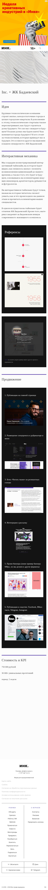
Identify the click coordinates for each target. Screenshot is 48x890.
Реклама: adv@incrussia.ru (24, 771)
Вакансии (35, 819)
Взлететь (12, 842)
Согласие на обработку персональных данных (19, 788)
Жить (12, 849)
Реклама (36, 815)
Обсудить (12, 812)
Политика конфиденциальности (13, 792)
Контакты (35, 812)
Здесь (6, 360)
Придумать (12, 835)
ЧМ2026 (12, 822)
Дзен (36, 864)
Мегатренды (12, 832)
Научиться (12, 856)
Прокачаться (12, 825)
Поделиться (12, 852)
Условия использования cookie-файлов (16, 795)
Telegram (36, 870)
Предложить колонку (36, 822)
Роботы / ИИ (12, 819)
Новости (12, 829)
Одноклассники (14, 870)
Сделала (12, 815)
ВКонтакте (14, 864)
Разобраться (12, 839)
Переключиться (12, 846)
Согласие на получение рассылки (14, 799)
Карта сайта (6, 781)
